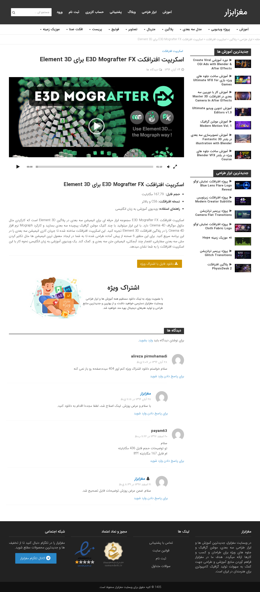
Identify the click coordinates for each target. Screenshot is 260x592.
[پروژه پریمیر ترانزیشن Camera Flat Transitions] (242, 214)
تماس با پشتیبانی (161, 542)
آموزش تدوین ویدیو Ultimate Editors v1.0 (212, 110)
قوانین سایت (161, 550)
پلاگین (169, 29)
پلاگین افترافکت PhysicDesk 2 (219, 267)
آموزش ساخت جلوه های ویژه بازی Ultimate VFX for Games (212, 80)
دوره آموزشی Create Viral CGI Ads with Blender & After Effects (212, 64)
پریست (97, 29)
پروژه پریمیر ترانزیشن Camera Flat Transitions (213, 213)
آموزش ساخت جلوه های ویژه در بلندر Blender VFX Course (214, 155)
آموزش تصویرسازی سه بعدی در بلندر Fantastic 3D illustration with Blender (211, 139)
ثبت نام (74, 12)
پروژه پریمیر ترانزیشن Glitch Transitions (216, 253)
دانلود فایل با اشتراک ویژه (157, 263)
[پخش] (18, 167)
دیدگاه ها (152, 69)
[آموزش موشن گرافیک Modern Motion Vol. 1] (242, 125)
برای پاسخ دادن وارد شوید (167, 376)
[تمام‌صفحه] (175, 167)
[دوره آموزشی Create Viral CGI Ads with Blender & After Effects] (242, 63)
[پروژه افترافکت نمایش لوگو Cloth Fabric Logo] (242, 227)
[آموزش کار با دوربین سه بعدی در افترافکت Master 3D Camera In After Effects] (242, 95)
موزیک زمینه (51, 29)
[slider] (94, 167)
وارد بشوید (146, 340)
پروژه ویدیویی (220, 29)
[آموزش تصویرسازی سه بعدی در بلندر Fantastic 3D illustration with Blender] (242, 138)
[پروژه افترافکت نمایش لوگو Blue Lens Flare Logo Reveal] (242, 184)
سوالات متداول (161, 566)
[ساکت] (168, 167)
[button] (96, 126)
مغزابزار (236, 12)
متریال (151, 29)
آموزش (244, 29)
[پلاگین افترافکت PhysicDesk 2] (242, 267)
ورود (60, 12)
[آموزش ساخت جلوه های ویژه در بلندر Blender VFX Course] (242, 154)
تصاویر (132, 29)
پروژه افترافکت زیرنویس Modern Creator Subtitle (213, 200)
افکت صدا (76, 29)
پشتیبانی (116, 12)
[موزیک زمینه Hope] (242, 241)
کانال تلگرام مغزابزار (33, 558)
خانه (257, 39)
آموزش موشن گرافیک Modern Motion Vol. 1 (216, 124)
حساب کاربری (94, 12)
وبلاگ (132, 12)
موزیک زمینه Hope (215, 238)
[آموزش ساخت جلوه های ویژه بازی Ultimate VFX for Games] (242, 79)
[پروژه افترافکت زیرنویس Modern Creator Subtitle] (242, 200)
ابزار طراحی (149, 12)
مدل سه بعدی (192, 29)
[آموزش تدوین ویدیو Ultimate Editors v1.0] (242, 111)
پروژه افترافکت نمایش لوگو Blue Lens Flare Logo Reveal (212, 186)
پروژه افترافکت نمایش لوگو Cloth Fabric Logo (212, 226)
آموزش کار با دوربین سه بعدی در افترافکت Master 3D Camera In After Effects (212, 96)
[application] (96, 126)
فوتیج (115, 29)
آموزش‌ (167, 12)
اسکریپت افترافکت (216, 39)
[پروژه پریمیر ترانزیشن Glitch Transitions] (242, 254)
